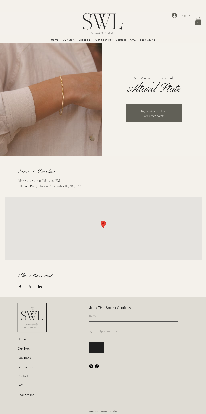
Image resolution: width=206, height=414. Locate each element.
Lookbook (24, 358)
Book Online (26, 395)
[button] (198, 21)
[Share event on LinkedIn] (40, 286)
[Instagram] (91, 366)
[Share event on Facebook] (20, 286)
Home (22, 339)
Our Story (24, 348)
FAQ (21, 385)
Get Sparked (26, 367)
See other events (154, 116)
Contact (23, 376)
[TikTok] (97, 366)
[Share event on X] (30, 286)
